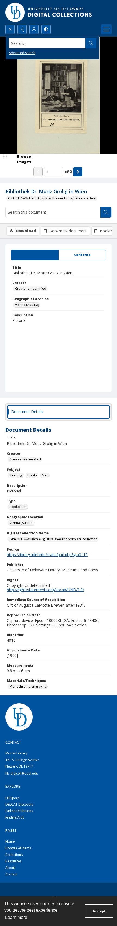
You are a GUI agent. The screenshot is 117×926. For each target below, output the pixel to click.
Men (45, 475)
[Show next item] (77, 171)
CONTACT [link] (13, 742)
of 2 (68, 171)
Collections (14, 854)
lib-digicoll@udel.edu (21, 773)
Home (10, 841)
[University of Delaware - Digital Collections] (49, 12)
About (10, 867)
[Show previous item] (38, 171)
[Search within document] (105, 212)
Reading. (16, 475)
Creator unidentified (30, 288)
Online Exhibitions (19, 811)
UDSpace (12, 798)
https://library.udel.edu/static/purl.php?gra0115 (47, 554)
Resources (13, 861)
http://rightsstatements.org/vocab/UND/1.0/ (45, 589)
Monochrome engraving (28, 686)
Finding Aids (14, 817)
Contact (11, 874)
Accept (99, 911)
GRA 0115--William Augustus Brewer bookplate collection (52, 198)
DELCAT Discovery (19, 804)
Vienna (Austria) (27, 305)
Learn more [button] (16, 917)
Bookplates (18, 506)
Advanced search (22, 53)
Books (32, 475)
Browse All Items (18, 848)
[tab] (35, 255)
